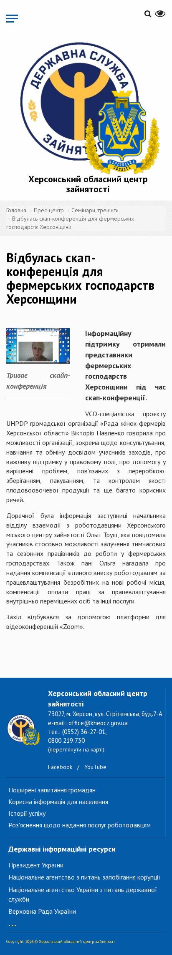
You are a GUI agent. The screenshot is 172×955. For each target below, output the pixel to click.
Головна (16, 210)
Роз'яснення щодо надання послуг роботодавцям (79, 825)
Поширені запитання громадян (52, 790)
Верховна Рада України (42, 911)
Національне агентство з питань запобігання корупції (84, 877)
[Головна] (88, 106)
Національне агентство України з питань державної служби (82, 894)
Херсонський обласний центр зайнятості (88, 184)
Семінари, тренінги (95, 210)
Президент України (35, 865)
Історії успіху (27, 813)
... (12, 921)
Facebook (60, 767)
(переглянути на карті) (76, 749)
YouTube (95, 767)
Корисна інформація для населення (58, 801)
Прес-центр (49, 210)
